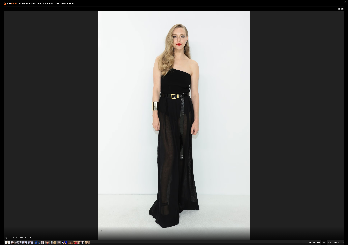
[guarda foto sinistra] (38, 125)
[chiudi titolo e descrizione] (6, 238)
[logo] (10, 3)
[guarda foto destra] (208, 125)
